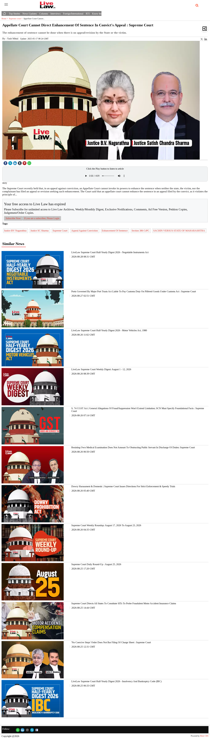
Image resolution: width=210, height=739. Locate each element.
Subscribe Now (13, 218)
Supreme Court (60, 230)
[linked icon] (15, 162)
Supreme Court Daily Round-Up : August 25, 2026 (96, 564)
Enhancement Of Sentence (115, 230)
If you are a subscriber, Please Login (41, 218)
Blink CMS (204, 736)
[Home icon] (5, 12)
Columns (43, 13)
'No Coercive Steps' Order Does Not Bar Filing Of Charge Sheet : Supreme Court (111, 642)
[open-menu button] (6, 5)
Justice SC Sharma (39, 230)
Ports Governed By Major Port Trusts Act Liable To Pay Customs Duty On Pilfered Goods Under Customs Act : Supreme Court (133, 291)
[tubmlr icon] (20, 162)
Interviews (55, 13)
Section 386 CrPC (141, 230)
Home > (5, 18)
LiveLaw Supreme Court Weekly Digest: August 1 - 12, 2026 (101, 369)
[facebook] (5, 162)
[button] (204, 28)
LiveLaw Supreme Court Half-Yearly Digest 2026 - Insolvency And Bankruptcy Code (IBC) (116, 681)
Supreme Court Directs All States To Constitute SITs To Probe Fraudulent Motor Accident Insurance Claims (123, 603)
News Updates (29, 13)
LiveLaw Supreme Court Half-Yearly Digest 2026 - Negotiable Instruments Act (110, 252)
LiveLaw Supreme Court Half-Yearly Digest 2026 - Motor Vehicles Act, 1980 (109, 330)
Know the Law (99, 13)
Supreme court (16, 18)
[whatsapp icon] (29, 162)
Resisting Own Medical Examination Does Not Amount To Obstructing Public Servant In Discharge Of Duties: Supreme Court (133, 447)
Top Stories (14, 13)
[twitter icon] (10, 162)
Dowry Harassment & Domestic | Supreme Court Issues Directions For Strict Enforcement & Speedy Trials (123, 486)
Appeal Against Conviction (84, 230)
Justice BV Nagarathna (15, 230)
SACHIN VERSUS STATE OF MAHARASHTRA (179, 230)
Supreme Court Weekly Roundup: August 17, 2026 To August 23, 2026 (106, 525)
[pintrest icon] (24, 162)
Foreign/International (73, 13)
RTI (88, 13)
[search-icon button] (196, 5)
